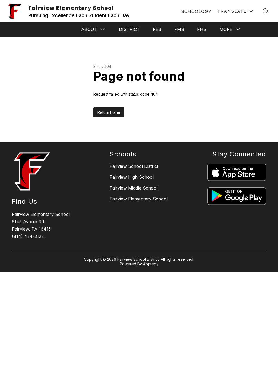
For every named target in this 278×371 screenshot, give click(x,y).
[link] (196, 11)
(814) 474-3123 (28, 236)
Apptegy (151, 264)
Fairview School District (134, 166)
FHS (201, 29)
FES (157, 29)
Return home (108, 112)
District (129, 29)
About (89, 29)
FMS (179, 29)
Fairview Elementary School (139, 199)
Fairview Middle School (133, 188)
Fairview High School (132, 177)
